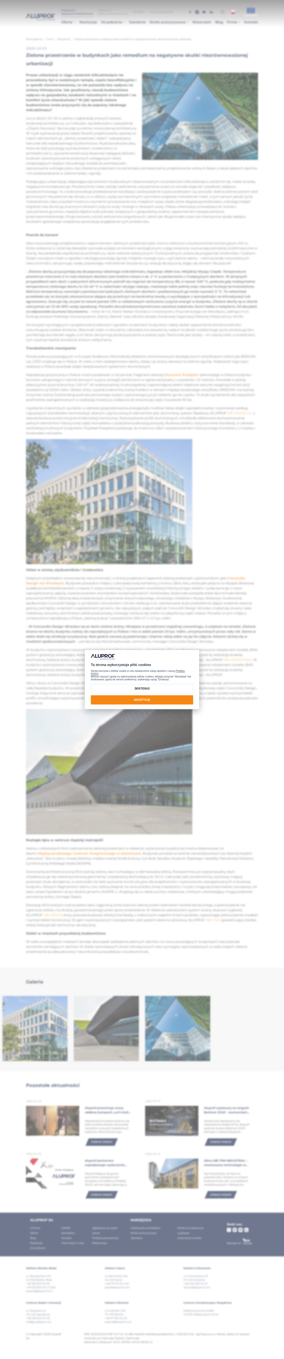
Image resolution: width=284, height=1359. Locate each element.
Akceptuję (142, 699)
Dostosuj (142, 688)
